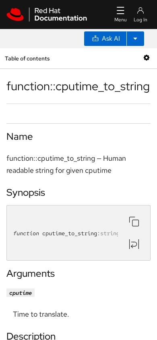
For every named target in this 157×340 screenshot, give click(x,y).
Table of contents (27, 58)
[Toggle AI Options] (135, 38)
